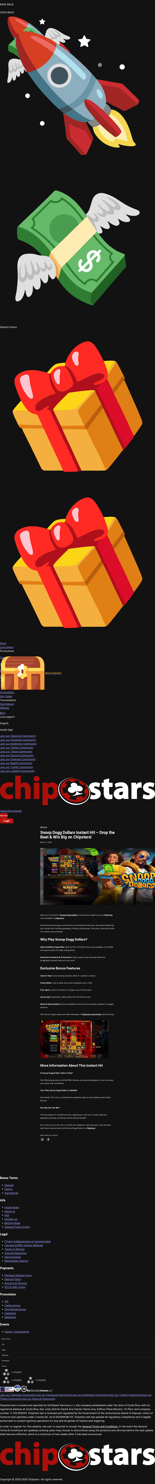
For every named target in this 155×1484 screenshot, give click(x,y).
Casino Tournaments (17, 1331)
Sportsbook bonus (15, 1309)
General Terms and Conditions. (100, 1426)
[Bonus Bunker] (22, 673)
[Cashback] (77, 248)
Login (7, 820)
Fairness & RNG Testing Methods (24, 1245)
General (9, 1185)
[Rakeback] (77, 93)
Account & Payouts (16, 1283)
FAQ (7, 1215)
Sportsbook (11, 1193)
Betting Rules (12, 1223)
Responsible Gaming (16, 1260)
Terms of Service (15, 1249)
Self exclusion (13, 1257)
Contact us (11, 1219)
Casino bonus (12, 1305)
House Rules (12, 1207)
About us (10, 1211)
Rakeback (10, 1317)
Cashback (10, 1313)
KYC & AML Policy (15, 1287)
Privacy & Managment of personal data (28, 1241)
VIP (7, 1301)
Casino (8, 1189)
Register (4, 816)
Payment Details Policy (18, 1275)
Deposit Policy (13, 1279)
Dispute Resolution (16, 1253)
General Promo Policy (17, 1226)
